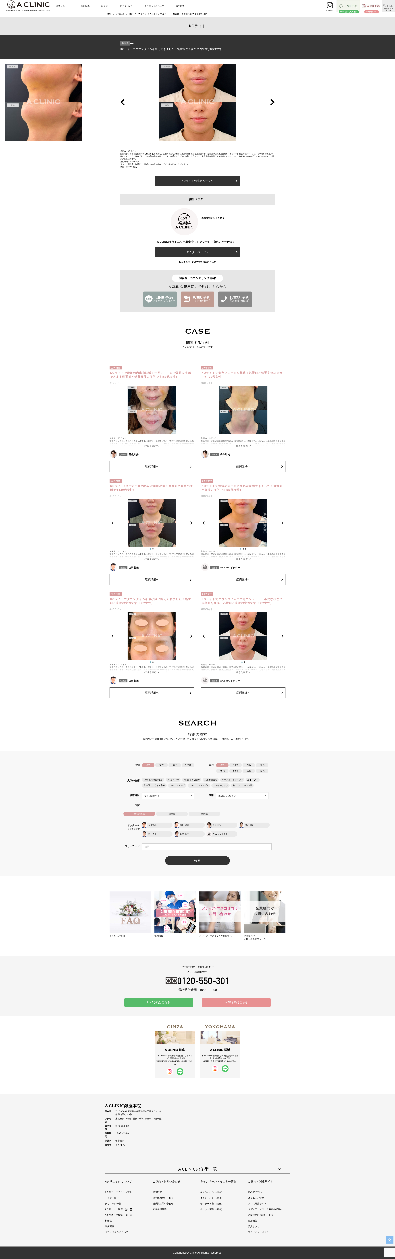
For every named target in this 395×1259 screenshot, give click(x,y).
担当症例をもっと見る (213, 217)
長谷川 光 (134, 454)
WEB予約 (157, 1192)
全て (148, 765)
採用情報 (252, 1220)
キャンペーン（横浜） (211, 1197)
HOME (108, 14)
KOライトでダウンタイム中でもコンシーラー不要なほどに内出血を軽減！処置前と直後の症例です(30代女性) (242, 601)
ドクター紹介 (126, 6)
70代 (262, 771)
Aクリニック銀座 (114, 1209)
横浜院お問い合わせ (163, 1203)
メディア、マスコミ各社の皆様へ (265, 1209)
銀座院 (172, 814)
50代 (235, 771)
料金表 (104, 6)
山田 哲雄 (134, 567)
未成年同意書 (159, 1209)
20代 (249, 765)
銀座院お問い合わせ (163, 1197)
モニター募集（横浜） (211, 1209)
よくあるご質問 (256, 1197)
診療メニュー (62, 6)
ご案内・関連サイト (260, 1181)
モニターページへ (197, 252)
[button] (122, 102)
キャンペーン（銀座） (211, 1192)
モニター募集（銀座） (211, 1203)
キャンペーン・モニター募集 (218, 1181)
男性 (175, 765)
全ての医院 (139, 814)
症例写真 (85, 6)
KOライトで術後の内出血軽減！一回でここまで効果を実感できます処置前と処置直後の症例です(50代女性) (150, 374)
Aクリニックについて (118, 1181)
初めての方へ (255, 1192)
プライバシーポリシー (259, 1232)
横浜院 (204, 814)
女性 (161, 765)
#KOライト (115, 383)
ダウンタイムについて (116, 1232)
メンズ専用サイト (257, 1203)
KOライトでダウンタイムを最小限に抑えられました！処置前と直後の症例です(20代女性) (150, 601)
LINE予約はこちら (158, 1002)
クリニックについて (154, 6)
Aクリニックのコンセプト (118, 1192)
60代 (249, 771)
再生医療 (180, 6)
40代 (222, 771)
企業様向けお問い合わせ (260, 1215)
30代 (262, 765)
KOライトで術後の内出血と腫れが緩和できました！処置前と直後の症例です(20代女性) (242, 487)
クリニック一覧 (113, 1203)
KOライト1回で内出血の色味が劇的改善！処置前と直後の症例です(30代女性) (151, 487)
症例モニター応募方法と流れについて (197, 262)
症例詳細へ (152, 466)
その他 (188, 765)
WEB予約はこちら (236, 1002)
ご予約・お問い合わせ (166, 1181)
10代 (235, 765)
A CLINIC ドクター (230, 567)
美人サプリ (254, 1226)
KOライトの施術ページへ (197, 180)
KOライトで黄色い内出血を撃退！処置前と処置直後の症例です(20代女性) (242, 374)
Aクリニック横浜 (114, 1215)
